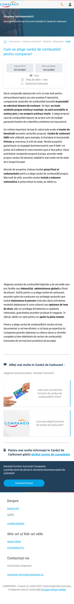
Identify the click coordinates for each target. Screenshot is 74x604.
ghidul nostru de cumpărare (50, 454)
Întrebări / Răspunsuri (53, 41)
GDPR (10, 514)
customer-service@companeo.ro (25, 574)
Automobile (14, 41)
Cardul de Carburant (31, 41)
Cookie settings (15, 523)
